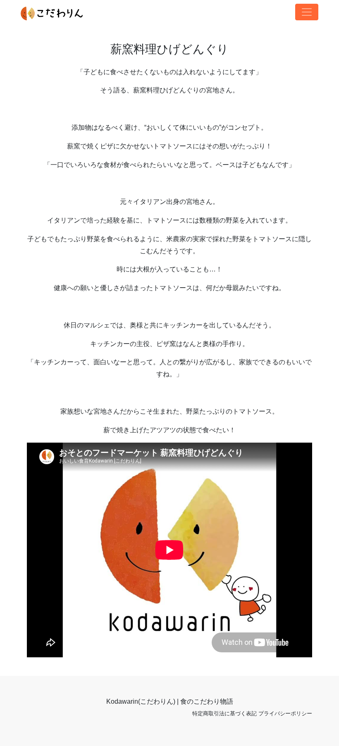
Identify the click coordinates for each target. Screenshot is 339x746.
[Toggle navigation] (306, 12)
